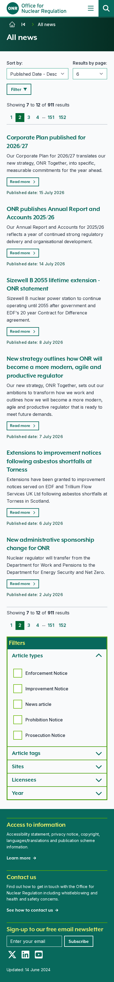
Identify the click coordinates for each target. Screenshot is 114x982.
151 (51, 117)
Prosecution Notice (45, 735)
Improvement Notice (46, 688)
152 (62, 117)
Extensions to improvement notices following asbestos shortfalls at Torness (54, 461)
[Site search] (106, 8)
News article (38, 704)
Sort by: (15, 63)
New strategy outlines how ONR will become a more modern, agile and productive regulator (54, 367)
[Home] (12, 24)
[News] (23, 24)
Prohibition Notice (44, 719)
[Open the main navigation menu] (91, 8)
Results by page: (90, 63)
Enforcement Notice (46, 673)
